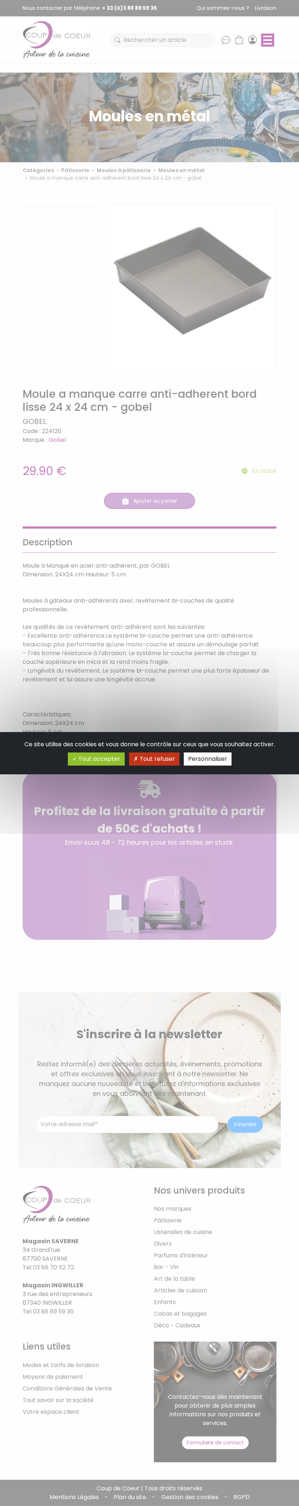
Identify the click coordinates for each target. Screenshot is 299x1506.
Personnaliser (207, 759)
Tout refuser (156, 759)
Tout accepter (98, 759)
